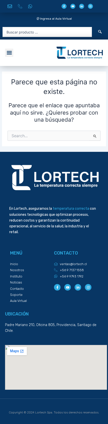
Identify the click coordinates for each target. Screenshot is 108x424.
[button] (9, 53)
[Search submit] (99, 32)
